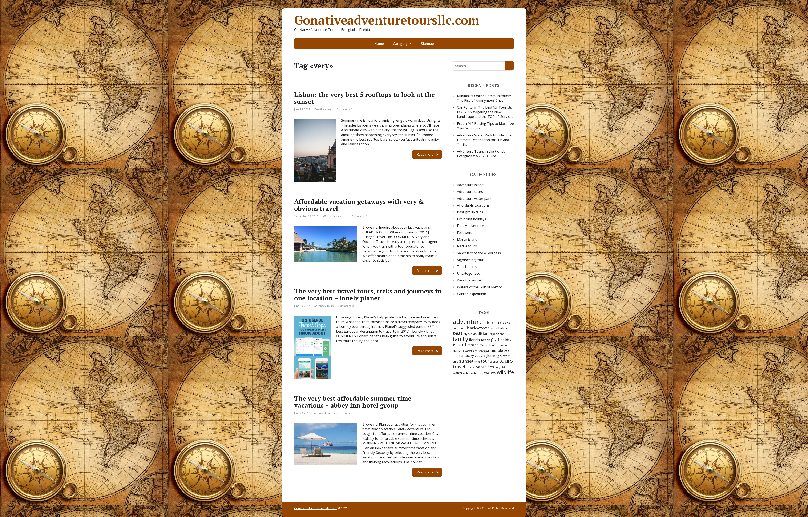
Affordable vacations (334, 216)
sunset (466, 361)
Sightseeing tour (470, 259)
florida (474, 339)
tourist (494, 362)
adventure (468, 321)
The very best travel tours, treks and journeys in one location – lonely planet (367, 294)
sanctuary (466, 355)
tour (485, 361)
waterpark (477, 373)
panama (491, 351)
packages (480, 350)
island (459, 344)
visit (503, 367)
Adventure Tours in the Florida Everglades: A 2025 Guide (481, 153)
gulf (495, 339)
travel (459, 367)
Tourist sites (467, 266)
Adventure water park (474, 198)
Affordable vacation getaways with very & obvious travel (359, 205)
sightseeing (491, 356)
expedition (478, 333)
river (455, 355)
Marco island (467, 239)
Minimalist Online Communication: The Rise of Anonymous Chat (484, 98)
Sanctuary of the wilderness (479, 253)
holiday (505, 339)
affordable (493, 322)
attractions (459, 328)
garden (485, 340)
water (466, 373)
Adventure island (470, 185)
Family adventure (470, 225)
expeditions (496, 334)
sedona (479, 355)
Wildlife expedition (471, 294)
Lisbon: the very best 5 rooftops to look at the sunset (364, 98)
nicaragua (468, 350)
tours (506, 360)
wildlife (505, 372)
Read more (425, 154)
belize (503, 328)
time (477, 362)
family (460, 338)
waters (490, 372)
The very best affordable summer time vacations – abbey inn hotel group (352, 401)
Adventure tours (324, 306)
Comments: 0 (344, 109)
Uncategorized (468, 273)
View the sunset (323, 109)
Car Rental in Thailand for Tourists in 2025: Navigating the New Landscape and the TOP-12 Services (485, 112)
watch (457, 372)
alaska (507, 323)
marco (473, 344)
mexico (502, 345)
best (457, 333)
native (457, 350)
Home (379, 43)
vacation (470, 367)
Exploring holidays (471, 219)
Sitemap (427, 43)
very (497, 367)
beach (493, 328)
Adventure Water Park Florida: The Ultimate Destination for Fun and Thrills (484, 140)
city (465, 334)
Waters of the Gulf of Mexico (479, 287)
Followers (464, 232)
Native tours (467, 246)
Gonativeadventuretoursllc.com (386, 20)
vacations (485, 367)
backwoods (478, 328)
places (503, 350)
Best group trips (470, 212)
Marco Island (488, 345)
